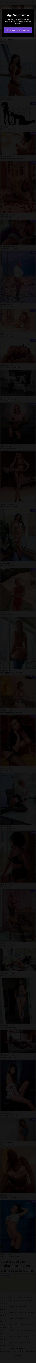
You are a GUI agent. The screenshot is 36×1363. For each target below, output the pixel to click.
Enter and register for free (18, 30)
